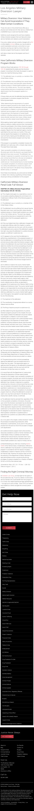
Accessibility (14, 802)
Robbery (4, 556)
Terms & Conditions (5, 802)
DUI (32, 42)
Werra (5, 786)
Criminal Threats (6, 681)
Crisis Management (7, 677)
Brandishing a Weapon (8, 702)
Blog (2, 747)
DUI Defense (5, 652)
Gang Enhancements (7, 631)
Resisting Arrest (6, 563)
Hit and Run (5, 620)
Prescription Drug (6, 577)
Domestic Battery (6, 673)
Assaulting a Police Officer (9, 713)
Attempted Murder (7, 709)
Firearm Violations (7, 634)
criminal (12, 44)
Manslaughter (5, 606)
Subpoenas (5, 545)
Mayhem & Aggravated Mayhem (10, 602)
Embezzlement (6, 648)
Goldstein (9, 2)
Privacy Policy (21, 802)
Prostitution (5, 570)
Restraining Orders (7, 559)
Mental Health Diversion (8, 595)
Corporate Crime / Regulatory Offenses (12, 691)
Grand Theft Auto (6, 623)
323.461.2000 (4, 777)
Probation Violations (7, 573)
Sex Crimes (5, 552)
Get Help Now (7, 736)
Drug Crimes (20, 752)
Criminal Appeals (6, 688)
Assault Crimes (6, 720)
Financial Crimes (6, 638)
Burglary (4, 698)
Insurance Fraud (6, 613)
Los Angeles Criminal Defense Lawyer (14, 803)
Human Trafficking (7, 616)
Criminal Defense (6, 684)
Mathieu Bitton (16, 786)
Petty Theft (5, 584)
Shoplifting (5, 549)
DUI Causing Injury (7, 656)
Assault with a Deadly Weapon (10, 716)
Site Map (17, 784)
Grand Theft (5, 627)
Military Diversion (6, 591)
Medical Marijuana (7, 598)
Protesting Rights (6, 566)
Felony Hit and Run (7, 641)
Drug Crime (5, 666)
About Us (3, 745)
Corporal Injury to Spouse (8, 695)
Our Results (20, 745)
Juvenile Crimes (6, 609)
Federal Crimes (6, 645)
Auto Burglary (5, 705)
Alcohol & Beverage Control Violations (12, 723)
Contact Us (20, 747)
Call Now (26, 2)
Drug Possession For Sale (8, 659)
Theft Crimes (5, 541)
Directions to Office (6, 771)
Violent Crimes (6, 534)
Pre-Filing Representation (8, 581)
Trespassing (5, 538)
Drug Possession (6, 663)
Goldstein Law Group (8, 476)
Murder (4, 588)
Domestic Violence (7, 670)
